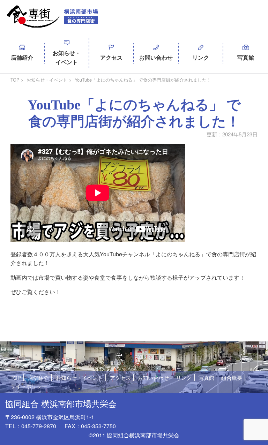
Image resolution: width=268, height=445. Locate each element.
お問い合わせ (156, 57)
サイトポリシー (28, 386)
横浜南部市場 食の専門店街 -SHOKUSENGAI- (52, 16)
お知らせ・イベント (67, 57)
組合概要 (231, 377)
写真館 (245, 57)
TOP (14, 80)
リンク (200, 57)
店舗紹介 (22, 57)
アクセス (111, 57)
